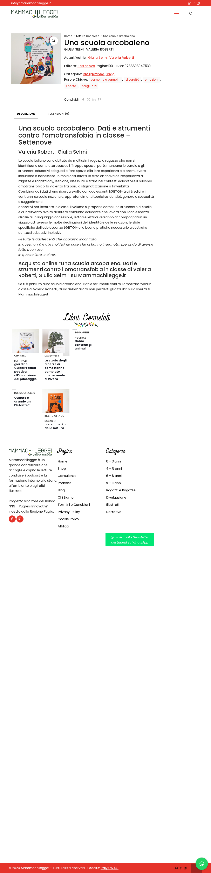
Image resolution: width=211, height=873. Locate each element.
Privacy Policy (69, 511)
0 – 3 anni (113, 461)
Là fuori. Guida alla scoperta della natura (56, 424)
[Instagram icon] (198, 3)
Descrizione (26, 114)
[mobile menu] (176, 13)
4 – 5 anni (114, 468)
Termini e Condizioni (74, 504)
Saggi (110, 74)
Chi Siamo (66, 497)
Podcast (64, 483)
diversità (132, 80)
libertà (71, 86)
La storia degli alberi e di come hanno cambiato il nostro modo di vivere (56, 370)
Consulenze (67, 475)
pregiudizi (89, 86)
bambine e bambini (105, 80)
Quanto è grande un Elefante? (22, 401)
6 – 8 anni (114, 475)
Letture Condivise (87, 36)
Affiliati (63, 526)
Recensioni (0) (58, 114)
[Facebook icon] (194, 3)
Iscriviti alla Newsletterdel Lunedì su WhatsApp (130, 540)
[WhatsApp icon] (189, 3)
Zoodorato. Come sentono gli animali (84, 342)
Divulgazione (93, 74)
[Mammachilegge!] (34, 13)
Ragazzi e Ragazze (121, 490)
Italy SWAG (109, 868)
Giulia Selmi (74, 49)
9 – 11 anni (113, 483)
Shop (62, 468)
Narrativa (113, 511)
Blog (61, 490)
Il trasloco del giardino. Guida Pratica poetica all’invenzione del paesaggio (25, 370)
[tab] (26, 114)
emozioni (151, 80)
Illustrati (112, 504)
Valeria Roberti (100, 49)
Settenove (86, 66)
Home (68, 36)
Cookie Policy (68, 519)
